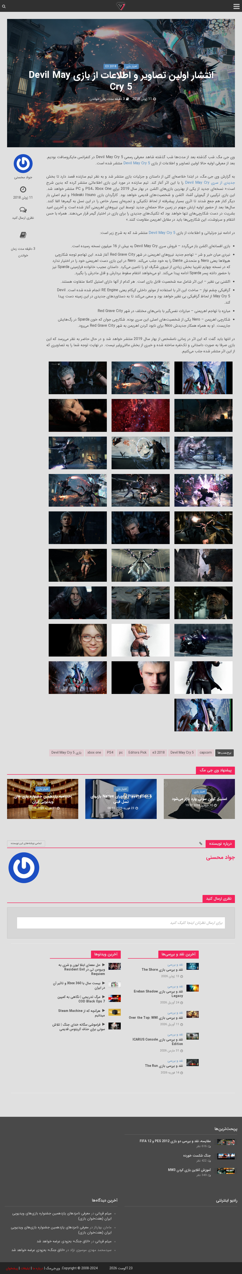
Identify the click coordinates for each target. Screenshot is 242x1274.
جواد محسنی (23, 177)
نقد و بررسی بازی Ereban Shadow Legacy (158, 993)
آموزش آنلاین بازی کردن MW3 (189, 1170)
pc (121, 752)
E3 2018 (110, 66)
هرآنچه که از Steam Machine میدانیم (81, 1013)
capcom (206, 752)
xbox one (94, 752)
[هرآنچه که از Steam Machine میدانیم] (114, 1012)
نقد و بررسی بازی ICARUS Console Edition (158, 1041)
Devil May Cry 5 (136, 163)
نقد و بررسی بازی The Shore (162, 970)
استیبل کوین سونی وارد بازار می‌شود (199, 799)
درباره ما (38, 1268)
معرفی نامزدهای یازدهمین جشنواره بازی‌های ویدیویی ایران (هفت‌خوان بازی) (62, 1216)
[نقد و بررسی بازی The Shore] (192, 966)
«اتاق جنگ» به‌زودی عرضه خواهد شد (63, 1241)
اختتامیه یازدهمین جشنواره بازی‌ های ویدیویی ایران (42, 799)
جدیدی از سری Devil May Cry (210, 183)
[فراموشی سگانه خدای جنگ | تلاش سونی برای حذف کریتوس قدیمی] (114, 1025)
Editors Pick (138, 752)
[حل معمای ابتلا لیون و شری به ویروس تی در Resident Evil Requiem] (114, 966)
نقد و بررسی (175, 965)
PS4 (110, 752)
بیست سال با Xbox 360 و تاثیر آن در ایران (79, 985)
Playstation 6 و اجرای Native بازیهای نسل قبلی (121, 799)
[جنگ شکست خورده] (226, 1156)
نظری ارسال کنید (23, 217)
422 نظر (201, 1160)
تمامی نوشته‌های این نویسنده (26, 843)
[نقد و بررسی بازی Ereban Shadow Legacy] (192, 988)
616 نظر (201, 1146)
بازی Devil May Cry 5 (67, 752)
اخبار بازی (131, 66)
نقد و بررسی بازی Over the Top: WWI (156, 1018)
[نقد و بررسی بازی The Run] (192, 1062)
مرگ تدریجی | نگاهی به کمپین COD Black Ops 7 (81, 999)
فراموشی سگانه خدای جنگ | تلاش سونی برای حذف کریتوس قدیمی (78, 1027)
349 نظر (201, 1175)
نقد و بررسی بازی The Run (164, 1066)
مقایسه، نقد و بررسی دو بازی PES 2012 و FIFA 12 (175, 1141)
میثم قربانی (103, 1213)
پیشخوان (12, 1268)
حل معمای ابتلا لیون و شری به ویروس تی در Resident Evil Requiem (81, 969)
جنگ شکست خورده (197, 1155)
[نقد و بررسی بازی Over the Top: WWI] (192, 1014)
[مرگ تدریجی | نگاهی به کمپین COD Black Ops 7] (114, 998)
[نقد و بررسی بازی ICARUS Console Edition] (192, 1036)
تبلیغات (25, 1268)
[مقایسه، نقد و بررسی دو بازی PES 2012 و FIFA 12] (226, 1142)
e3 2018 (158, 752)
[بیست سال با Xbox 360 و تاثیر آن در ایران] (114, 984)
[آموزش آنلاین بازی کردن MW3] (226, 1171)
